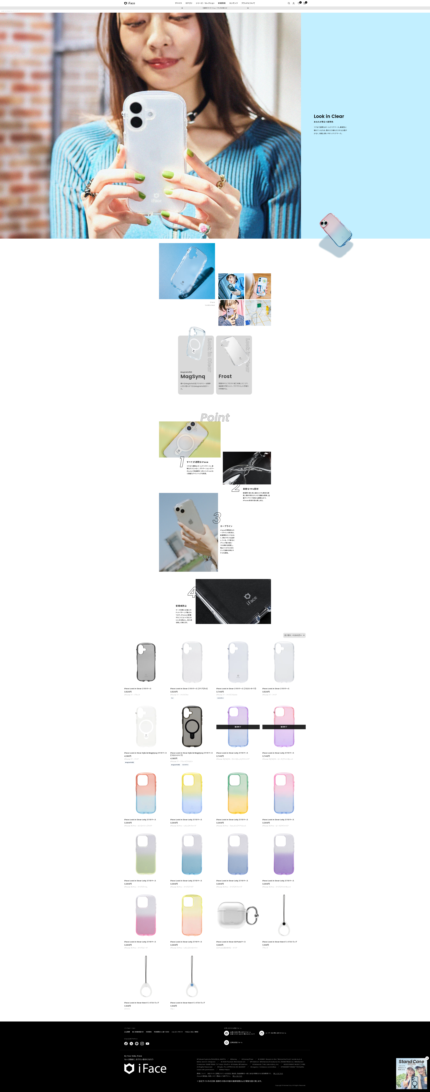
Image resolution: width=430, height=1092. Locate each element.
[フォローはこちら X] (131, 1043)
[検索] (289, 3)
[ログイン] (294, 3)
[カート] (304, 3)
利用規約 (149, 1032)
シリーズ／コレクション (205, 3)
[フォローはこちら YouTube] (147, 1043)
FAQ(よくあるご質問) (191, 1032)
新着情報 (222, 3)
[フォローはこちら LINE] (136, 1043)
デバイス (178, 3)
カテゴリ (188, 3)
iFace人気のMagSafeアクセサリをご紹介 (214, 8)
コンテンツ (233, 3)
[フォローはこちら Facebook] (126, 1043)
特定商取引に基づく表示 (161, 1032)
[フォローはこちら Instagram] (142, 1043)
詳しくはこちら (278, 1074)
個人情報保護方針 (138, 1032)
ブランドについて (248, 3)
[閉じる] (427, 1058)
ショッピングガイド (177, 1032)
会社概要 (127, 1032)
